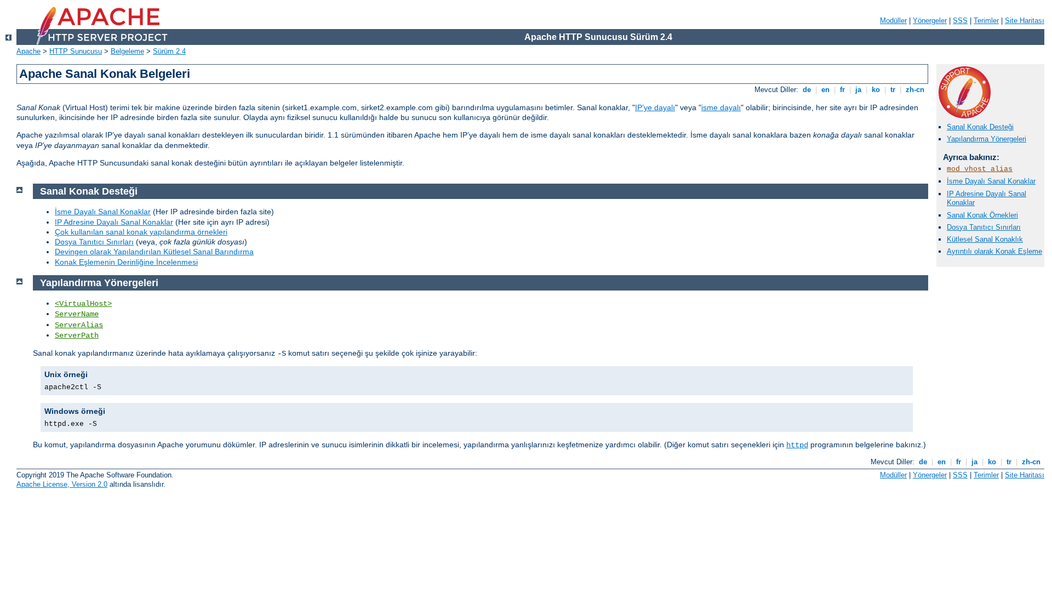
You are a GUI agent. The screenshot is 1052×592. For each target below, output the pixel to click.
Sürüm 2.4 (169, 51)
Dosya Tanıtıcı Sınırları (984, 227)
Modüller (893, 20)
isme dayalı (721, 107)
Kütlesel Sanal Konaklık (985, 239)
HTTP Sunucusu (75, 51)
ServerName (77, 314)
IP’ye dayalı (655, 107)
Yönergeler (930, 20)
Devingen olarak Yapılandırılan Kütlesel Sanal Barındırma (154, 251)
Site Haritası (1024, 20)
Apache (28, 51)
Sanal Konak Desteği (980, 127)
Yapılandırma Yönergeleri (986, 139)
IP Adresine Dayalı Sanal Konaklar (114, 222)
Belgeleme (127, 51)
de (807, 90)
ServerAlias (79, 325)
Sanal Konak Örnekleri (982, 215)
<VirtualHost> (83, 303)
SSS (960, 20)
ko (876, 90)
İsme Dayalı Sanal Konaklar (991, 181)
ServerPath (77, 335)
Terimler (986, 20)
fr (842, 90)
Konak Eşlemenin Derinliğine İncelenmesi (126, 262)
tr (892, 90)
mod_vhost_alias (980, 169)
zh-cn (915, 90)
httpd (797, 445)
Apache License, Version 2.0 (61, 484)
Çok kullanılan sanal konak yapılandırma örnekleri (141, 231)
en (825, 90)
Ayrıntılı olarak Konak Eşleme (994, 251)
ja (858, 90)
